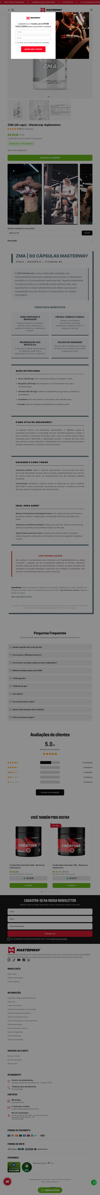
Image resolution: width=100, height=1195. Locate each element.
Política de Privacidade (42, 42)
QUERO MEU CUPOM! (33, 49)
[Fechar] (84, 17)
